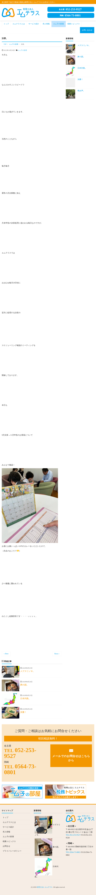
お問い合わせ (87, 30)
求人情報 (46, 24)
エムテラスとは (19, 24)
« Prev (6, 654)
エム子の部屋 (58, 24)
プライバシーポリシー (12, 851)
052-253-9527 (70, 9)
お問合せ (6, 846)
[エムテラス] (20, 12)
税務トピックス (73, 24)
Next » (56, 654)
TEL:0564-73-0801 (73, 852)
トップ (6, 24)
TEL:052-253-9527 (73, 835)
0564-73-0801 (70, 15)
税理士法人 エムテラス (44, 887)
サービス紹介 (33, 24)
